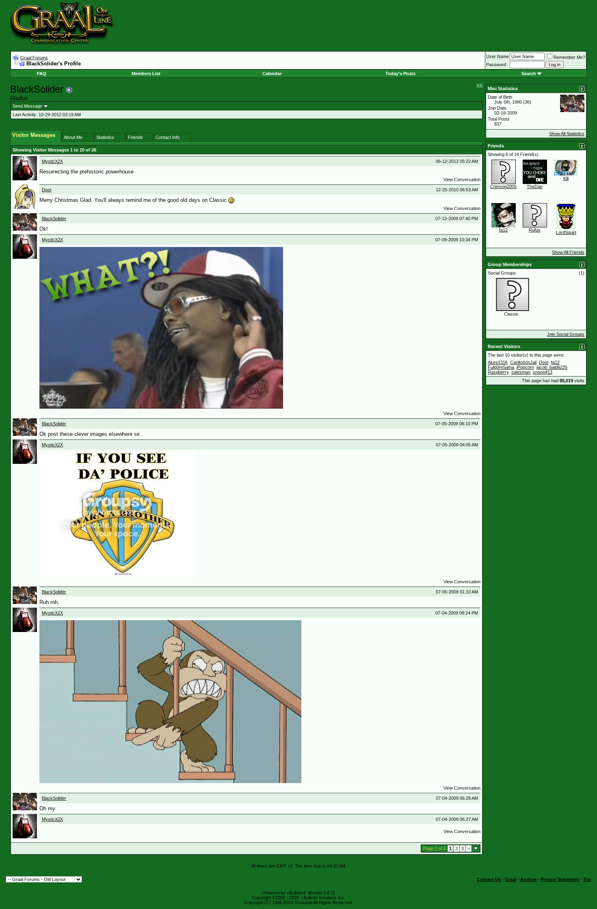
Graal (510, 879)
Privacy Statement (560, 879)
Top (587, 879)
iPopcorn (525, 367)
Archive (528, 879)
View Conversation (461, 179)
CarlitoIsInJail (523, 362)
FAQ (41, 73)
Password (496, 64)
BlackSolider (54, 218)
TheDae (535, 186)
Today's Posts (400, 73)
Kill (566, 178)
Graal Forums (34, 57)
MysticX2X (52, 161)
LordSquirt (566, 232)
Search (528, 73)
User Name (497, 56)
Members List (146, 73)
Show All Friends (568, 252)
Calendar (271, 73)
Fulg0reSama (501, 367)
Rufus (535, 229)
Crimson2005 (503, 186)
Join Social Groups (565, 334)
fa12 (503, 229)
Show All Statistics (566, 133)
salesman (520, 372)
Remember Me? (569, 57)
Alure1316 (498, 362)
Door (47, 189)
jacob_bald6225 (551, 367)
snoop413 (542, 372)
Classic (511, 314)
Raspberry (498, 372)
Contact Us (489, 879)
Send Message (27, 106)
